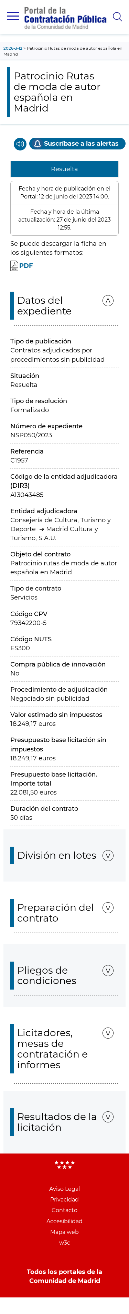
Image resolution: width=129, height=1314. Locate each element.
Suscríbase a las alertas (81, 143)
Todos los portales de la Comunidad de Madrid (64, 1276)
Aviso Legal (64, 1189)
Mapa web (64, 1232)
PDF (26, 266)
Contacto (64, 1210)
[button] (13, 16)
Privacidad (64, 1199)
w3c (64, 1242)
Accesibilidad (64, 1221)
